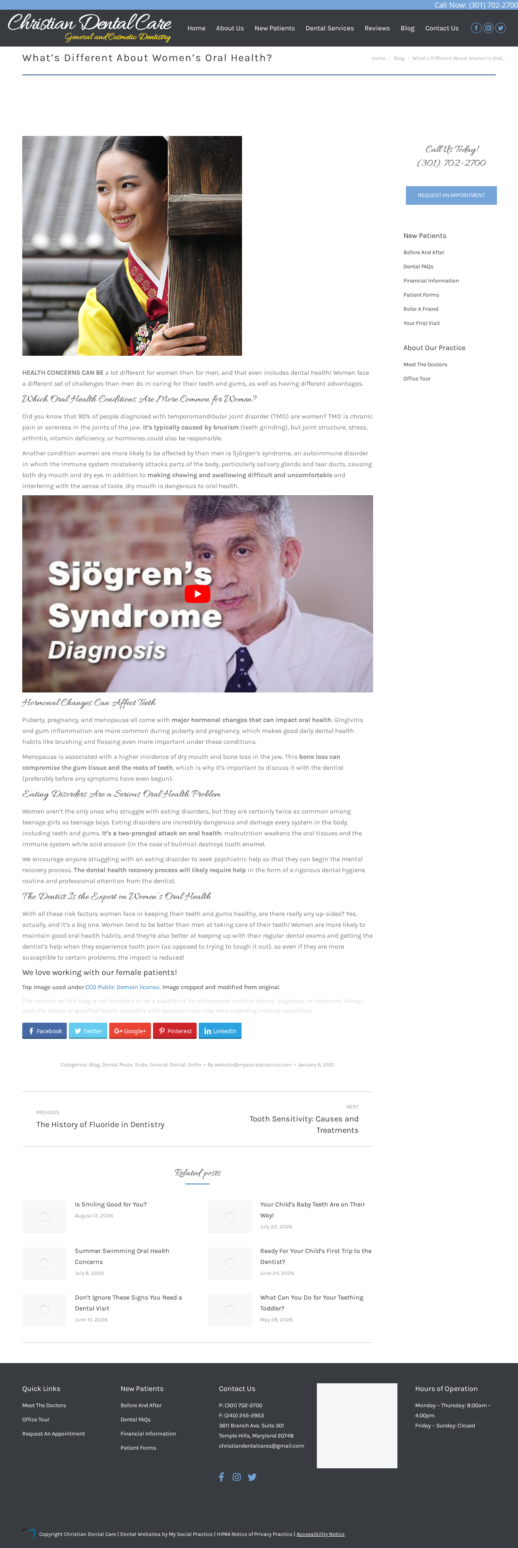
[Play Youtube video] (197, 593)
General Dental (168, 1065)
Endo (141, 1065)
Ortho (195, 1065)
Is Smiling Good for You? (111, 1204)
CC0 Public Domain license (122, 987)
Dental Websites (140, 1534)
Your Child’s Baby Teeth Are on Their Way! (312, 1209)
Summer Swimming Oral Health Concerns (122, 1256)
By (250, 1065)
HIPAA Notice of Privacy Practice (255, 1534)
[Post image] (44, 1217)
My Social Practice (190, 1534)
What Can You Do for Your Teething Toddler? (311, 1302)
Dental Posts (117, 1065)
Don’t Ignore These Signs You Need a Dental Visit (128, 1302)
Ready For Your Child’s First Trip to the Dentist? (316, 1256)
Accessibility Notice (321, 1534)
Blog (94, 1065)
